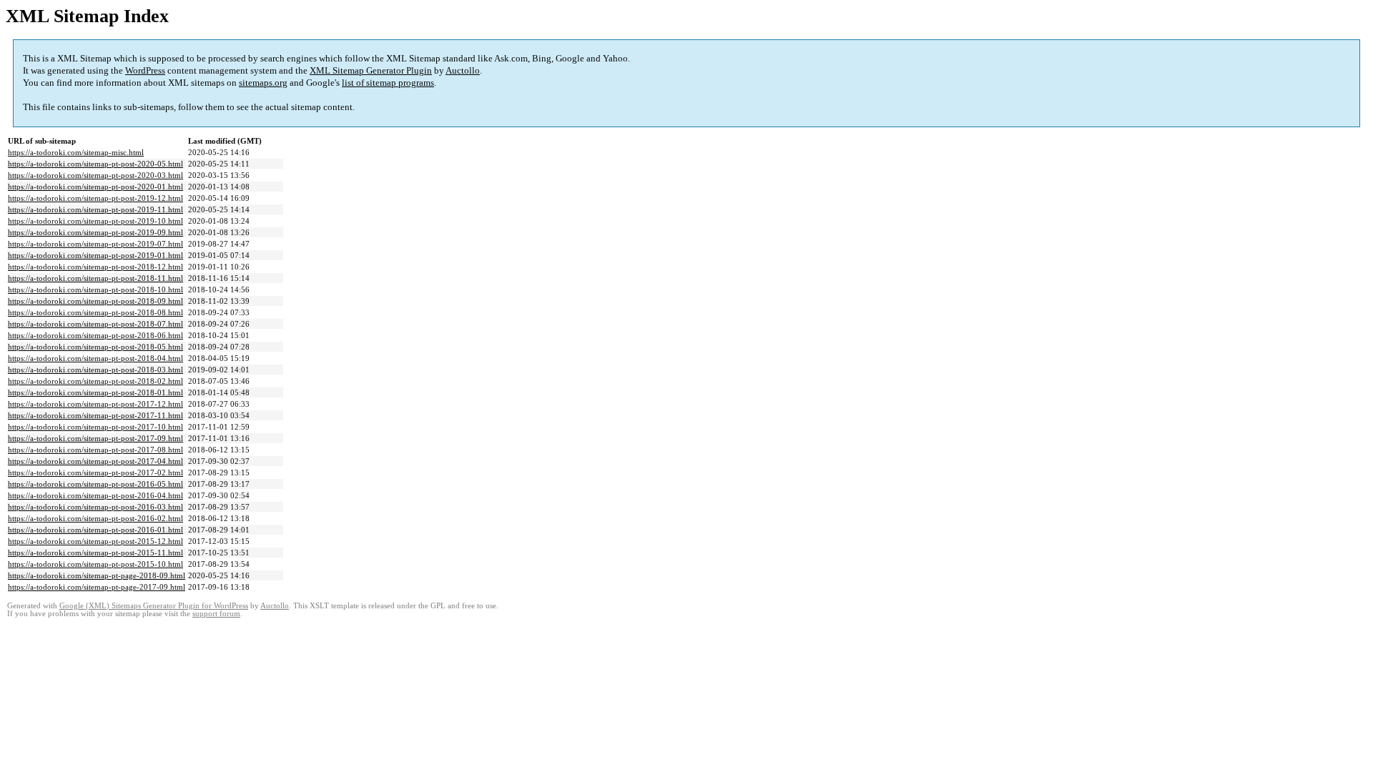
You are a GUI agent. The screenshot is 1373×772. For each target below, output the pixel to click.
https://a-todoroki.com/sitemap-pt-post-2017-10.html (95, 426)
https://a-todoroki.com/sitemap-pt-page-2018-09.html (96, 575)
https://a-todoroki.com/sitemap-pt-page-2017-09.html (96, 587)
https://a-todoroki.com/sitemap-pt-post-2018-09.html (95, 301)
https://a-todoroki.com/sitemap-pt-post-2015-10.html (95, 564)
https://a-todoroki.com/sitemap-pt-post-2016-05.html (95, 484)
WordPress (145, 70)
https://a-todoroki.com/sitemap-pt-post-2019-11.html (95, 209)
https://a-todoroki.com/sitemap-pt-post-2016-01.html (95, 529)
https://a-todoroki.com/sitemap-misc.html (76, 152)
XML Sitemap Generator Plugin (371, 70)
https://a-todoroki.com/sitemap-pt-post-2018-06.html (95, 335)
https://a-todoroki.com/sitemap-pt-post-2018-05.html (95, 346)
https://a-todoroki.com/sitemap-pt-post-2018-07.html (95, 324)
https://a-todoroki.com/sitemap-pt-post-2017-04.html (95, 461)
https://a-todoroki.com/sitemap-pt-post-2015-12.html (95, 541)
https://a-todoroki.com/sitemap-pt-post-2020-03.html (95, 175)
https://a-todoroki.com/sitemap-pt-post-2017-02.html (95, 472)
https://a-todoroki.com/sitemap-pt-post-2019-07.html (95, 243)
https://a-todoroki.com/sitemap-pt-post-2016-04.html (95, 495)
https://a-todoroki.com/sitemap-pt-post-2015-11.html (95, 552)
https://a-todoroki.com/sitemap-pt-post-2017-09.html (95, 438)
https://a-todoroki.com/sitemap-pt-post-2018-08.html (95, 312)
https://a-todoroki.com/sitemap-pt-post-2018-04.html (95, 358)
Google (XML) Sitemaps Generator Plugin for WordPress (153, 606)
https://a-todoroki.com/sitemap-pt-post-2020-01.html (95, 186)
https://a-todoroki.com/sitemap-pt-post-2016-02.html (95, 518)
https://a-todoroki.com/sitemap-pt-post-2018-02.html (95, 381)
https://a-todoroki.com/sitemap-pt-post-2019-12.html (95, 198)
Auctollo (463, 70)
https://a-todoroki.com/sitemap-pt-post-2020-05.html (95, 163)
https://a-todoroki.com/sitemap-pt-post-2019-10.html (95, 221)
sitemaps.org (263, 82)
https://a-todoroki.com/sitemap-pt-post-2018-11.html (95, 278)
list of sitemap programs (388, 82)
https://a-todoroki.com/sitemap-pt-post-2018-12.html (95, 266)
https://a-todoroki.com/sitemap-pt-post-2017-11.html (95, 415)
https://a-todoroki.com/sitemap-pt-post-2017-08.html (95, 449)
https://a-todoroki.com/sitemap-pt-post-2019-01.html (95, 255)
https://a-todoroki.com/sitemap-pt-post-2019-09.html (95, 232)
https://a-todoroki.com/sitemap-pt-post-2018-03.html (95, 369)
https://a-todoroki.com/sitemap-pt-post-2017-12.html (95, 404)
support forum (216, 614)
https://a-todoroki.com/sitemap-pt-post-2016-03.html (95, 507)
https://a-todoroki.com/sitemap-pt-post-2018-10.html (95, 289)
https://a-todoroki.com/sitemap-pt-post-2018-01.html (95, 392)
